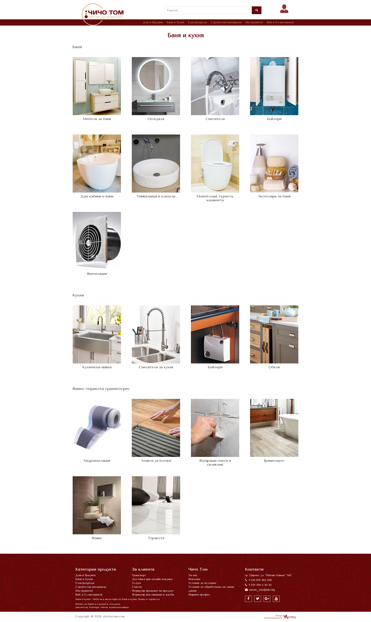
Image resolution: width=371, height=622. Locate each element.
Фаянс (97, 538)
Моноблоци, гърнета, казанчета (215, 198)
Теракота (156, 538)
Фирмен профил (199, 594)
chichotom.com (114, 616)
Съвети (137, 587)
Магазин (194, 579)
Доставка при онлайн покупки (152, 579)
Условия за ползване (202, 583)
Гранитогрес (274, 460)
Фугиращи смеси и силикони (215, 462)
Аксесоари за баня (274, 196)
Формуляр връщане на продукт (153, 590)
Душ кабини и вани (96, 196)
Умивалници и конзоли (156, 196)
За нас (192, 575)
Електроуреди (197, 22)
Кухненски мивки (96, 367)
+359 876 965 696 (260, 580)
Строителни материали (226, 22)
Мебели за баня (97, 119)
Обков (274, 367)
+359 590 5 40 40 (259, 585)
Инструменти (254, 22)
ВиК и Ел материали (280, 22)
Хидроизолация (96, 460)
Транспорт (139, 575)
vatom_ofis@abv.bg (262, 589)
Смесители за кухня (156, 367)
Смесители (215, 119)
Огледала (156, 119)
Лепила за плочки (156, 460)
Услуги (136, 583)
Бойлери (274, 119)
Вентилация (97, 274)
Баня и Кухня (175, 22)
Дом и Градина (153, 22)
